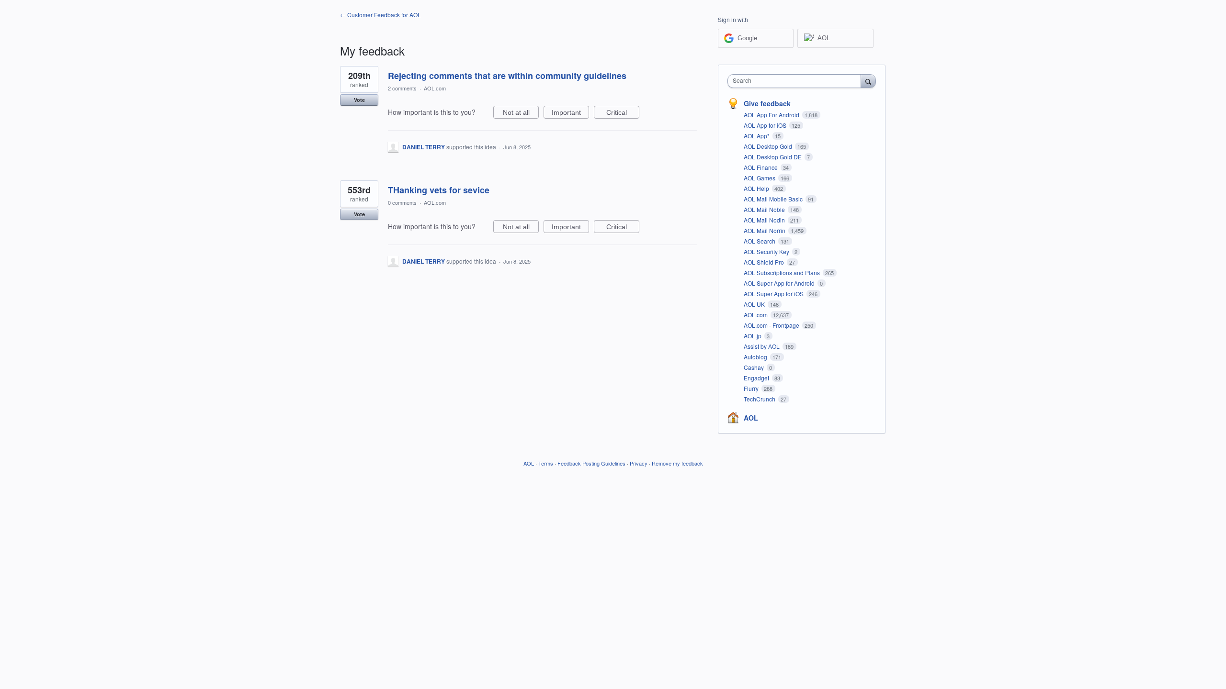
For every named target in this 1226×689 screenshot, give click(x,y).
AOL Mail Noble (765, 209)
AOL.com (435, 88)
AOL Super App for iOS (774, 293)
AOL (751, 417)
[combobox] (796, 81)
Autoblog (756, 357)
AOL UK (755, 304)
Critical (622, 114)
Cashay (754, 367)
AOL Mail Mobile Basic (774, 199)
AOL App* (757, 136)
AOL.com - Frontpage (772, 325)
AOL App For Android (772, 115)
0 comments (402, 202)
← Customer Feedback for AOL (380, 15)
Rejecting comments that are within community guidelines (507, 75)
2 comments (402, 88)
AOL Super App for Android (780, 283)
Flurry (752, 388)
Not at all (521, 114)
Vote (359, 99)
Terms (545, 463)
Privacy (638, 463)
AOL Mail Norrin (765, 230)
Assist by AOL (762, 346)
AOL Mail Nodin (765, 220)
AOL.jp (753, 336)
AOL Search (760, 241)
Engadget (757, 378)
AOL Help (757, 188)
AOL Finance (761, 167)
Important (570, 114)
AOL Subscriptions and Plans (782, 272)
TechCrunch (760, 399)
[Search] (868, 81)
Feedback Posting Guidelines (591, 463)
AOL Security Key (767, 251)
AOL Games (760, 178)
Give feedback (767, 103)
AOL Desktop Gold (769, 146)
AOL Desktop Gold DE (773, 157)
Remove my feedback (677, 463)
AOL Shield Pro (764, 262)
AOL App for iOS (766, 125)
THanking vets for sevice (438, 190)
